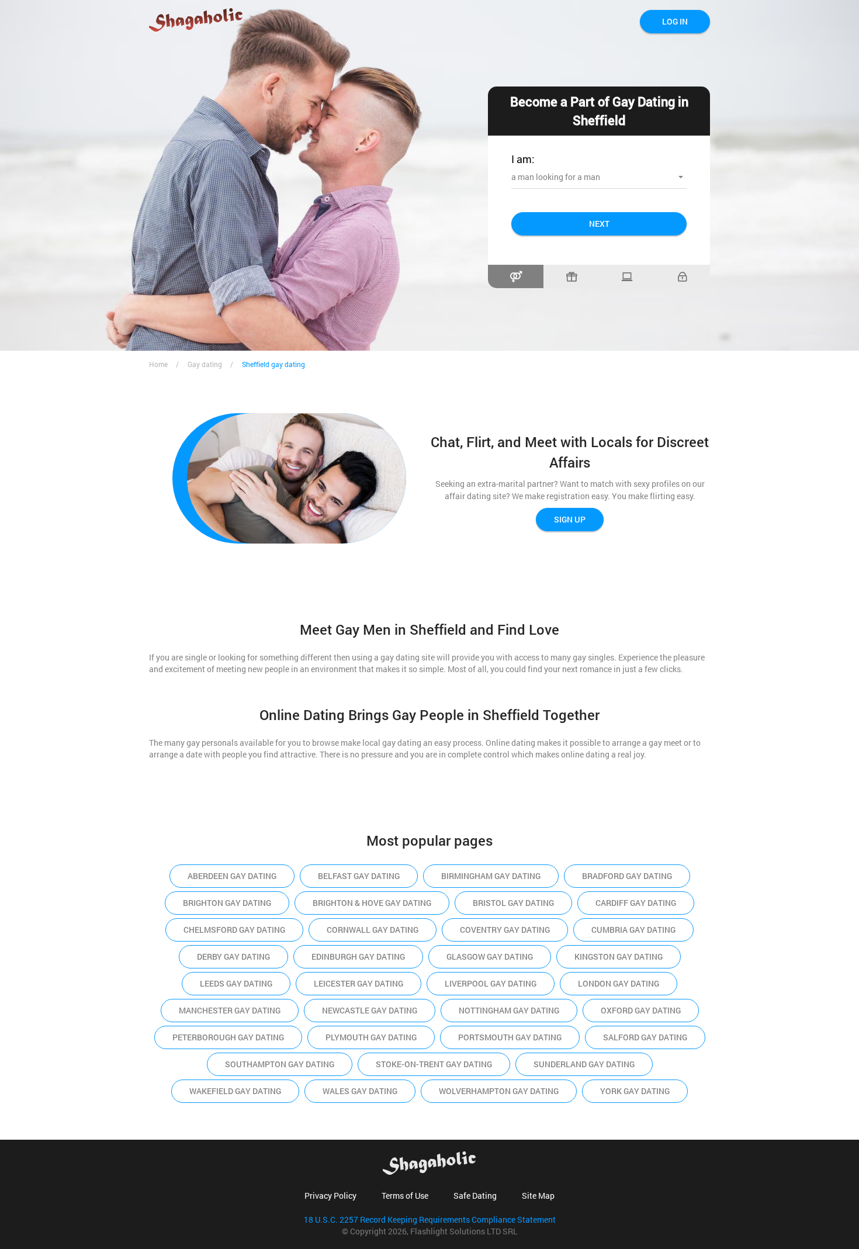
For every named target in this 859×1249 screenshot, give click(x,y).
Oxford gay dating (641, 1010)
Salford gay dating (645, 1037)
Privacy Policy (330, 1195)
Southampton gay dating (279, 1064)
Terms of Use (405, 1195)
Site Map (538, 1195)
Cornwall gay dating (372, 929)
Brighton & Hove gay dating (372, 902)
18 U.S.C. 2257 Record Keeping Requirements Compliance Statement (430, 1219)
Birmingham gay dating (491, 875)
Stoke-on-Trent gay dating (434, 1064)
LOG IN (675, 21)
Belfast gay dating (359, 875)
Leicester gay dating (358, 983)
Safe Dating (475, 1195)
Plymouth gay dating (371, 1037)
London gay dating (618, 983)
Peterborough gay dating (228, 1037)
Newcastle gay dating (369, 1010)
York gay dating (635, 1090)
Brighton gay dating (227, 902)
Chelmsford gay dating (234, 929)
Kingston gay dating (618, 956)
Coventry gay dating (505, 929)
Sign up (570, 519)
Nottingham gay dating (509, 1010)
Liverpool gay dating (490, 983)
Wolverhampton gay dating (499, 1090)
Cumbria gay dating (633, 929)
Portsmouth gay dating (510, 1037)
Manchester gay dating (229, 1010)
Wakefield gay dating (235, 1090)
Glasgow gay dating (489, 956)
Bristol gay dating (513, 902)
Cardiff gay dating (635, 902)
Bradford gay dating (627, 875)
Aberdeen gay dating (232, 875)
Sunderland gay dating (584, 1064)
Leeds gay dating (236, 983)
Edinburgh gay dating (358, 956)
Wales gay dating (360, 1090)
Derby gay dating (233, 956)
